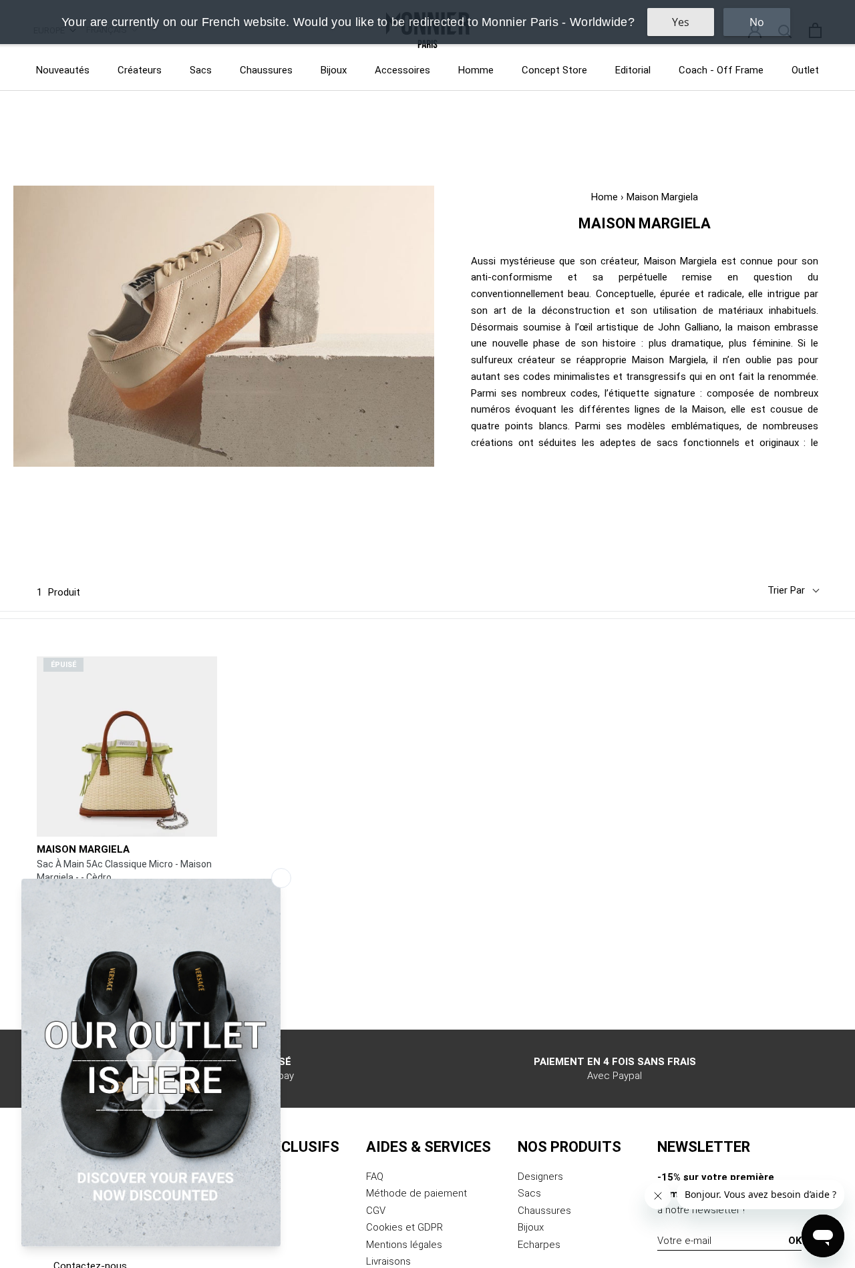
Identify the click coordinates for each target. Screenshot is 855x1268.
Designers (540, 1177)
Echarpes (539, 1245)
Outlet (805, 70)
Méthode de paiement (416, 1193)
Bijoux (334, 70)
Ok (795, 1241)
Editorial (633, 70)
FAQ (374, 1177)
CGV (375, 1211)
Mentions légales (404, 1245)
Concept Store (554, 70)
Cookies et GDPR (404, 1227)
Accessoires (402, 70)
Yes (680, 22)
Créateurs (140, 70)
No (756, 22)
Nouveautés (63, 70)
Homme (476, 70)
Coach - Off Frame (721, 70)
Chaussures (266, 70)
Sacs (201, 70)
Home (604, 197)
